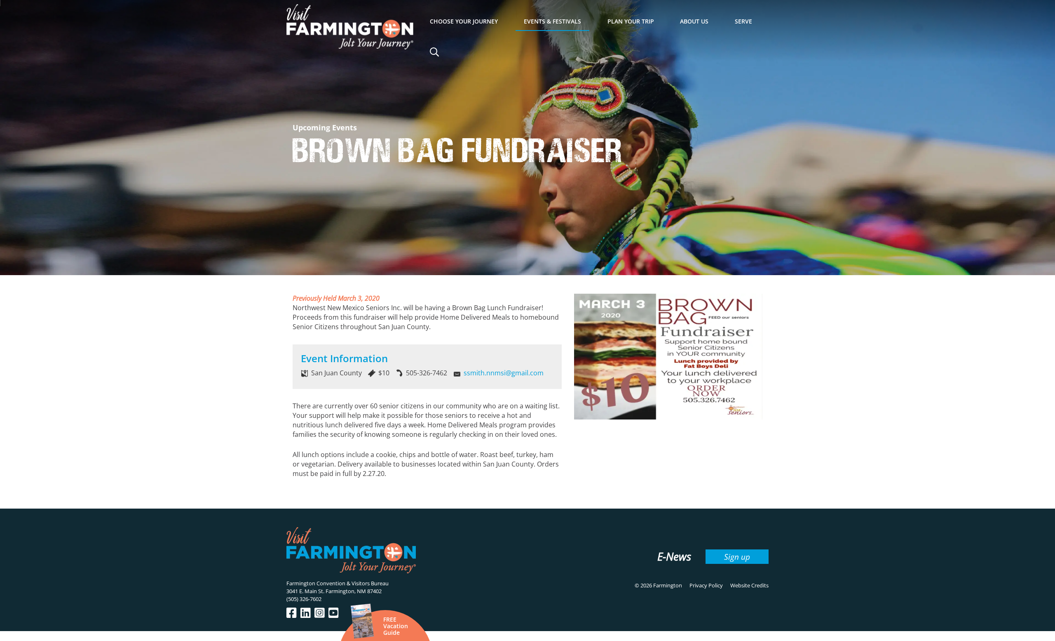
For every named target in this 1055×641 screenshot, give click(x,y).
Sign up (737, 556)
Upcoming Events (325, 127)
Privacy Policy (706, 585)
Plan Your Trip (630, 21)
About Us (694, 21)
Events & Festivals (552, 21)
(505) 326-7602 (303, 599)
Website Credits (749, 585)
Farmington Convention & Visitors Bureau (337, 583)
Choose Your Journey (464, 21)
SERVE (743, 21)
